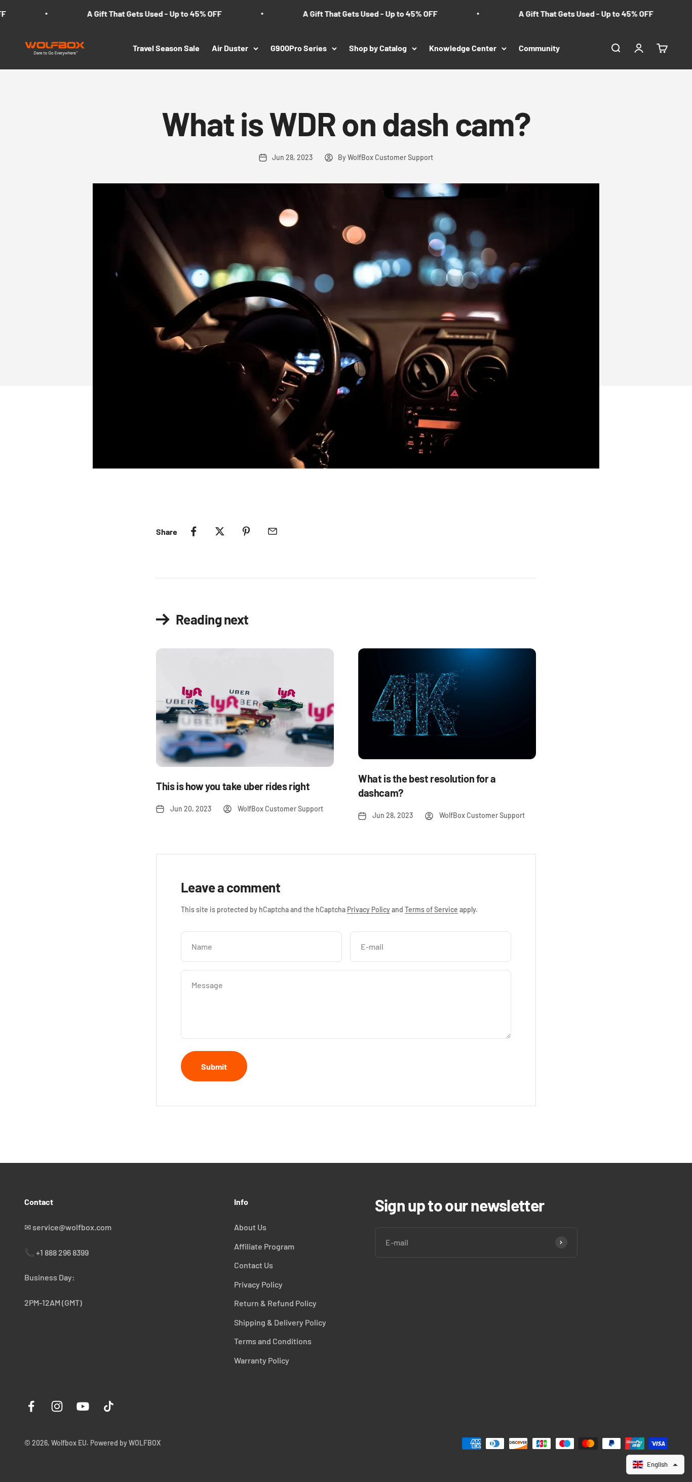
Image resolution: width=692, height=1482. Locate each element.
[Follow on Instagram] (57, 1406)
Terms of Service (431, 909)
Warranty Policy (261, 1360)
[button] (655, 1464)
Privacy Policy (368, 909)
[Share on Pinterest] (246, 531)
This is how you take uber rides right (233, 786)
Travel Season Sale (166, 48)
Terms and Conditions (273, 1341)
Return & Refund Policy (275, 1303)
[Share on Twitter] (220, 531)
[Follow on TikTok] (109, 1406)
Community (539, 48)
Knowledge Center (462, 48)
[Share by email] (272, 531)
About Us (250, 1227)
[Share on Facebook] (193, 531)
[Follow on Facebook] (31, 1406)
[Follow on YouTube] (83, 1406)
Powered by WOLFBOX (125, 1442)
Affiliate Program (264, 1246)
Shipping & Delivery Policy (280, 1322)
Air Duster (230, 48)
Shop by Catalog (378, 48)
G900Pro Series (299, 48)
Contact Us (253, 1265)
